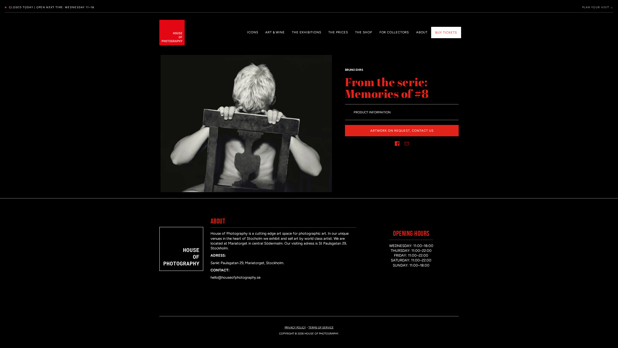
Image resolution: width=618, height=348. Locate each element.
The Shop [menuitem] (363, 32)
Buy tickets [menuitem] (446, 32)
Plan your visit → (597, 7)
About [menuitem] (422, 32)
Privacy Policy (295, 327)
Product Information (372, 112)
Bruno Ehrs (354, 70)
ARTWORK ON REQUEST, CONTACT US (402, 130)
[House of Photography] (172, 32)
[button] (397, 143)
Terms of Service (321, 327)
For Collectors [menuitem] (394, 32)
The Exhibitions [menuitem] (306, 32)
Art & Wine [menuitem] (275, 32)
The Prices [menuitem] (338, 32)
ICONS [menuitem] (252, 32)
